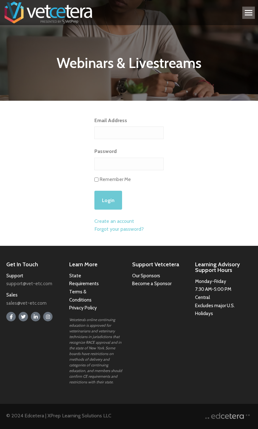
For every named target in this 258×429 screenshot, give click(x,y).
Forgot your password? (119, 229)
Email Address (110, 120)
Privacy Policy (83, 308)
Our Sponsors (146, 276)
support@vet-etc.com (29, 283)
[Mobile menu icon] (248, 13)
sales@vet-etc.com (26, 303)
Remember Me (115, 179)
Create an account (114, 221)
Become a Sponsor (151, 283)
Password (105, 151)
